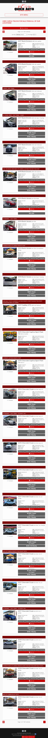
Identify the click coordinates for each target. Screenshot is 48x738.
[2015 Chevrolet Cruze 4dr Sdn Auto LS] (10, 420)
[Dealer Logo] (24, 7)
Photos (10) (21, 72)
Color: (19, 45)
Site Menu (24, 15)
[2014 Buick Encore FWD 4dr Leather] (10, 68)
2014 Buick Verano (28, 198)
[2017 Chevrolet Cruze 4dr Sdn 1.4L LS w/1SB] (10, 501)
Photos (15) (21, 342)
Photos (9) (21, 99)
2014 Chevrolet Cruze (30, 389)
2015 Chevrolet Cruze (30, 416)
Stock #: (19, 43)
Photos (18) (21, 621)
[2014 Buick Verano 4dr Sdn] (10, 225)
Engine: (34, 44)
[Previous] (3, 31)
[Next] (44, 31)
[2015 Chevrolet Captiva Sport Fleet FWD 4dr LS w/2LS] (10, 336)
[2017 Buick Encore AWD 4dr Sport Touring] (10, 122)
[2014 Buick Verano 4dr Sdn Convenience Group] (10, 252)
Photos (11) (21, 153)
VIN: (33, 43)
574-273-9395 (33, 735)
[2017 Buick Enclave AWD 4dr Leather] (10, 45)
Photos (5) (21, 535)
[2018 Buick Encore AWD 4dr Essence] (10, 175)
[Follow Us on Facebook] (23, 1)
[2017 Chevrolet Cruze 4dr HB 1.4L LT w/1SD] (10, 615)
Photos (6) (21, 49)
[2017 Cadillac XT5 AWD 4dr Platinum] (10, 309)
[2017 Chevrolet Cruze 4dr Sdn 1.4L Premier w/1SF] (10, 529)
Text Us (32, 51)
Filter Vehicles (24, 28)
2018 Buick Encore (29, 171)
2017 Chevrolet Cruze (30, 497)
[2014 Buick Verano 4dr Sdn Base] (10, 202)
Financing (42, 49)
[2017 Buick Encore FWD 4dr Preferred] (10, 95)
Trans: (33, 45)
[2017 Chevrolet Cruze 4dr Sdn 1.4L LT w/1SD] (10, 558)
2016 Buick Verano (31, 277)
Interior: (19, 44)
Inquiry (27, 49)
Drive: (19, 47)
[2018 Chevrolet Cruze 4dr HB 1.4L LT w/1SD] (10, 644)
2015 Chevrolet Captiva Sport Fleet (30, 333)
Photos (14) (21, 478)
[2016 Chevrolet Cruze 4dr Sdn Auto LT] (10, 474)
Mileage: (34, 47)
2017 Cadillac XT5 (29, 305)
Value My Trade (34, 49)
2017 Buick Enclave (29, 41)
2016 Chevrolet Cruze (30, 470)
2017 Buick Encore (30, 91)
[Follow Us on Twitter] (25, 1)
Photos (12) (21, 229)
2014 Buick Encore (29, 64)
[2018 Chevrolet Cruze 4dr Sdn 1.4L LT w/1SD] (10, 672)
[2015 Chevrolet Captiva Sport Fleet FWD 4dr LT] (10, 365)
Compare (10, 52)
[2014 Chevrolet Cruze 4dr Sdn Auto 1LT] (10, 393)
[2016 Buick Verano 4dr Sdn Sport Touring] (10, 281)
